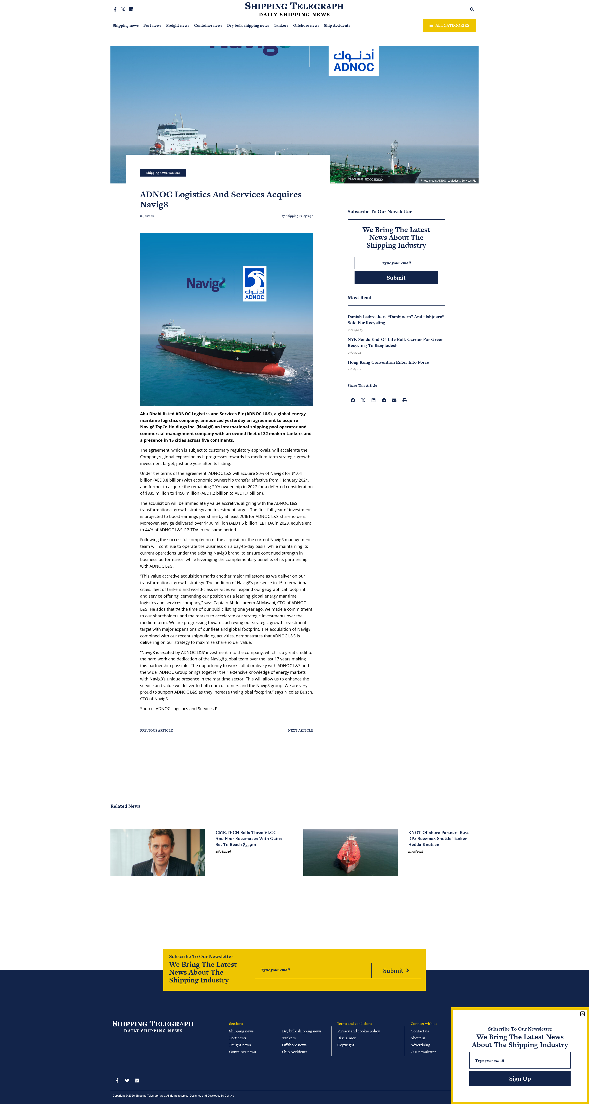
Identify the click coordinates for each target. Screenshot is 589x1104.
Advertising (420, 1045)
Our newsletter (423, 1051)
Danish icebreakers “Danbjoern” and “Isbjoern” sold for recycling (396, 320)
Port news (152, 25)
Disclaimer (346, 1038)
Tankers (281, 25)
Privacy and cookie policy (358, 1031)
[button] (472, 9)
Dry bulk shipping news (248, 25)
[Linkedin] (131, 9)
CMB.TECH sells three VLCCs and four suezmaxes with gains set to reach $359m (249, 838)
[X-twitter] (123, 9)
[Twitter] (127, 1080)
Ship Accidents (337, 25)
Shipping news (126, 25)
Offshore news (306, 25)
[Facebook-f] (115, 9)
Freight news (177, 25)
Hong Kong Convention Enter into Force (388, 362)
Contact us (420, 1031)
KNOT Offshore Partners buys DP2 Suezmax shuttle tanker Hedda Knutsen (438, 838)
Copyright (345, 1045)
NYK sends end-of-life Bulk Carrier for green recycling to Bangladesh (396, 342)
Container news (208, 25)
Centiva (229, 1095)
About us (418, 1038)
